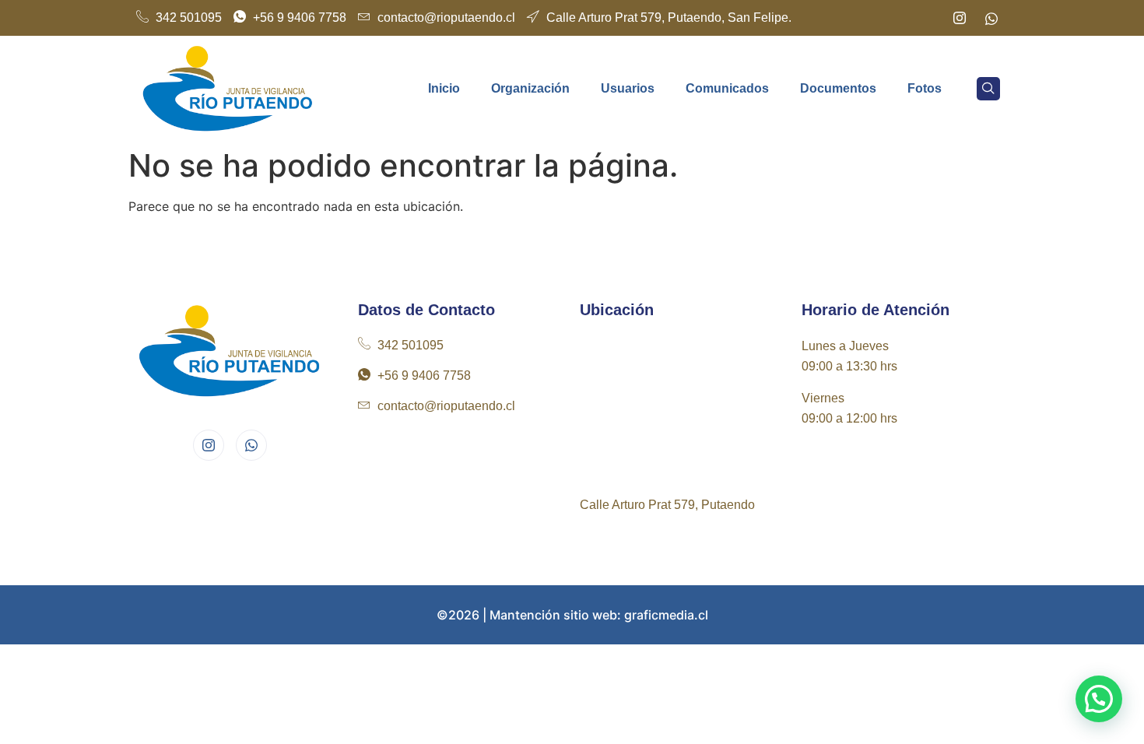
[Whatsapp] (991, 18)
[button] (1099, 699)
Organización (530, 88)
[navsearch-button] (988, 88)
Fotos (924, 88)
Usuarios (627, 88)
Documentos (838, 88)
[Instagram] (959, 18)
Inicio (444, 88)
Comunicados (727, 88)
